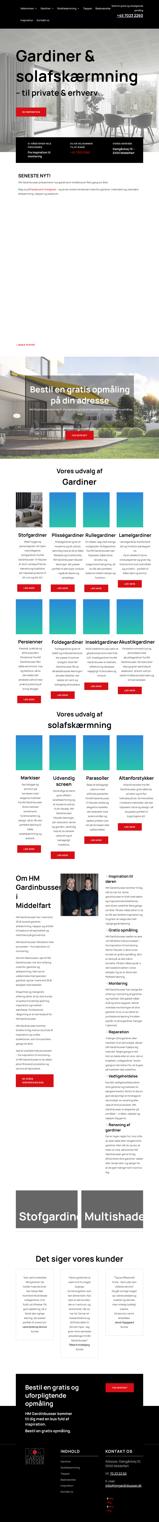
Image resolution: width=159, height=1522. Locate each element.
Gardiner (46, 8)
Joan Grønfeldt (28, 311)
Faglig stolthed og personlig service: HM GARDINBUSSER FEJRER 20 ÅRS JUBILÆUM (75, 211)
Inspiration (26, 20)
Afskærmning (55, 311)
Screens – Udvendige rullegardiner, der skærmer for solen (58, 306)
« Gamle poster (25, 344)
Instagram (50, 189)
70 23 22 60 (118, 1473)
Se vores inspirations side (33, 1080)
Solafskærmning (66, 8)
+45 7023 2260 (130, 15)
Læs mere (29, 588)
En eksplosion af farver (34, 258)
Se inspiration (31, 111)
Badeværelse (103, 8)
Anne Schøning (28, 216)
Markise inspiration (79, 1239)
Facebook (36, 189)
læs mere (24, 235)
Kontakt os (43, 20)
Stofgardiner (58, 216)
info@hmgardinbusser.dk (123, 1485)
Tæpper (87, 8)
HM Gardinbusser (30, 264)
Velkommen (27, 8)
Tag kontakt (79, 435)
